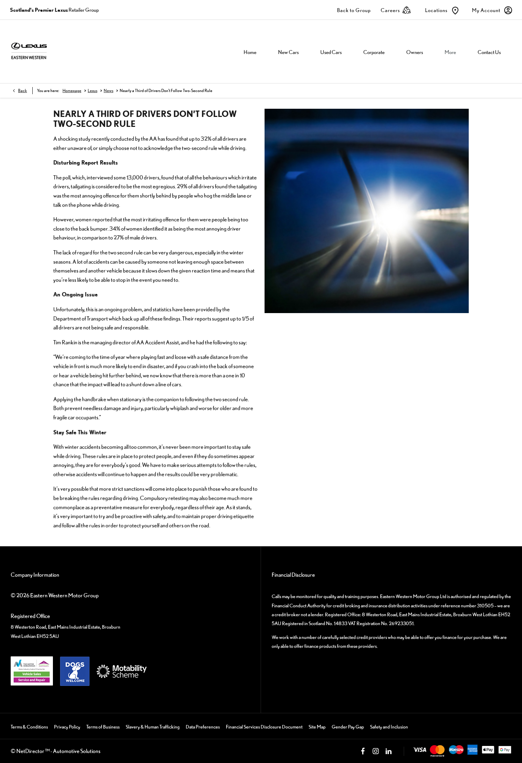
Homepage (71, 90)
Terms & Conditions (29, 727)
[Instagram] (375, 751)
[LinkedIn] (388, 751)
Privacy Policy (67, 727)
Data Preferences (203, 727)
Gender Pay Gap (348, 727)
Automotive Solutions (76, 751)
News (108, 90)
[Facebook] (363, 751)
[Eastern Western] (51, 51)
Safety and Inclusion (389, 727)
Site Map (317, 727)
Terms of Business (103, 727)
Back (22, 90)
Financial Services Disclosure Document (264, 727)
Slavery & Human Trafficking (153, 727)
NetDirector (30, 751)
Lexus (92, 90)
